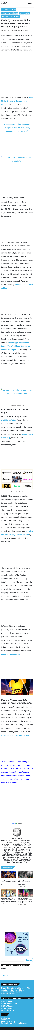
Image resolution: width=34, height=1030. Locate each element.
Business (5, 9)
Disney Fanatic (7, 1002)
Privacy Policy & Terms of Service (14, 1023)
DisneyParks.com (8, 994)
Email (3, 969)
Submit (6, 976)
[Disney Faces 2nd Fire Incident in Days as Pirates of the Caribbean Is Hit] (8, 874)
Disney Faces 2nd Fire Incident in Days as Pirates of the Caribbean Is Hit (8, 881)
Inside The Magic (7, 1010)
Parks (27, 13)
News (21, 13)
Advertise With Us (8, 1021)
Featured (13, 9)
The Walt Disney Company (10, 16)
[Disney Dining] (6, 3)
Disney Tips (5, 1005)
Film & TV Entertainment (10, 13)
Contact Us (5, 1018)
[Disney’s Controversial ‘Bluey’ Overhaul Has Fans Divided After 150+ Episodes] (8, 893)
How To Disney (7, 1007)
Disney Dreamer (7, 1009)
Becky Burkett (6, 30)
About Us (4, 1020)
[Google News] (17, 823)
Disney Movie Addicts (9, 1003)
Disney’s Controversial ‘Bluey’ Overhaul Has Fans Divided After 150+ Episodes (8, 899)
